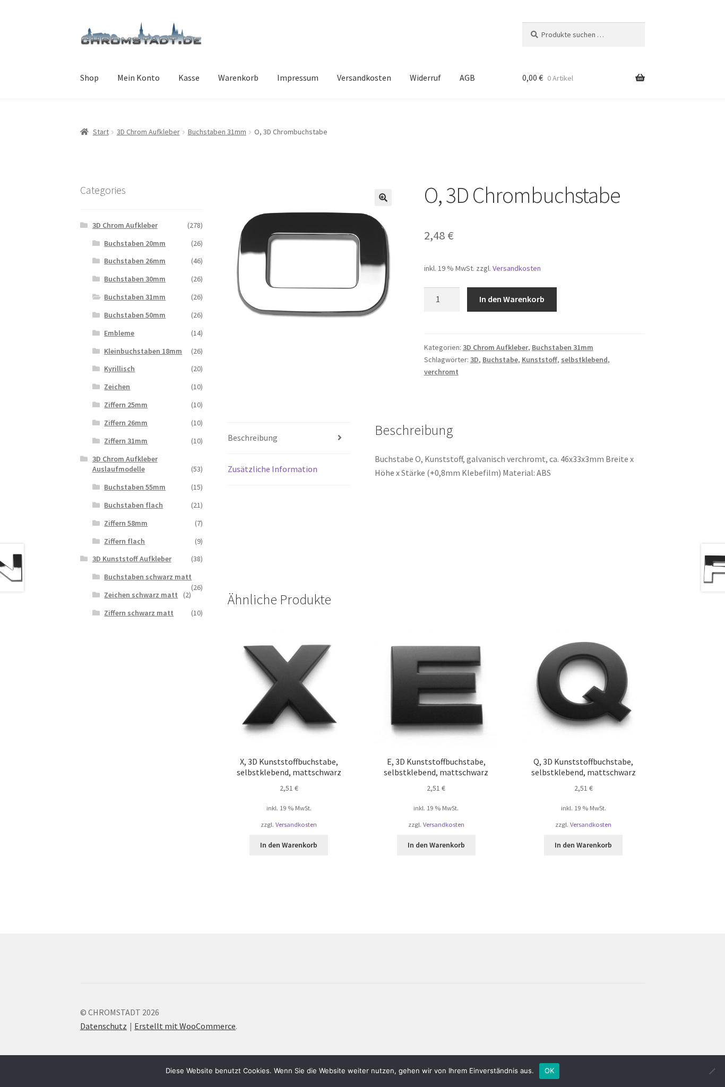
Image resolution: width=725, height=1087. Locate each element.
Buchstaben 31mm (217, 131)
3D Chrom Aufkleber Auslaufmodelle (125, 464)
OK (550, 1070)
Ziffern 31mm (126, 441)
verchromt (441, 371)
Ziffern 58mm (126, 523)
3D (474, 359)
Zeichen (117, 386)
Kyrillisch (119, 368)
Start (101, 131)
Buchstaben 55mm (135, 487)
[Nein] (711, 1071)
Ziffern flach (124, 541)
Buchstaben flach (133, 505)
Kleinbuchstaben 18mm (143, 351)
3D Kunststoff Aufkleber (131, 558)
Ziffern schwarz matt (139, 613)
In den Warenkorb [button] (288, 845)
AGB (467, 77)
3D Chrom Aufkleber (148, 131)
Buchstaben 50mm (135, 315)
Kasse (189, 77)
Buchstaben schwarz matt (148, 576)
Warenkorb (238, 77)
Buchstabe (500, 359)
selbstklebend (584, 359)
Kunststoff (539, 359)
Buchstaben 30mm (135, 279)
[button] (383, 197)
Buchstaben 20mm (135, 243)
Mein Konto (138, 77)
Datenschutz (103, 1026)
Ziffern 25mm (126, 404)
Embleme (119, 333)
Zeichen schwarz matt (141, 595)
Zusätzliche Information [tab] (272, 469)
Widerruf (425, 77)
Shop (89, 77)
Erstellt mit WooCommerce (185, 1026)
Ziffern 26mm (126, 422)
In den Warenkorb (512, 299)
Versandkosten (364, 77)
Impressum (297, 77)
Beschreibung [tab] (253, 437)
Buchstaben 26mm (135, 261)
